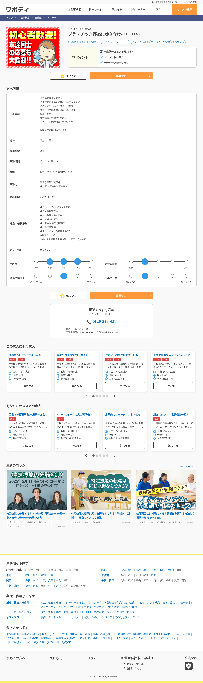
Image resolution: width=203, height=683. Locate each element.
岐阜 (27, 575)
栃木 (130, 569)
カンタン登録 (184, 9)
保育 (81, 612)
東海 (8, 575)
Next (114, 396)
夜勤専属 (39, 642)
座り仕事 (85, 634)
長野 (153, 575)
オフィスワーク (15, 617)
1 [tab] (93, 396)
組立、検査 (47, 602)
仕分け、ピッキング (140, 602)
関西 (8, 580)
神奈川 (170, 569)
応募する (121, 76)
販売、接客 (47, 612)
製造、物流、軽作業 (17, 602)
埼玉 (145, 569)
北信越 (105, 575)
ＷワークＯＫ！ (139, 638)
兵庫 (50, 580)
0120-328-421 (104, 321)
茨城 (123, 569)
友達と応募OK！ (163, 634)
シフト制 (105, 638)
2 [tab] (96, 396)
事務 (43, 617)
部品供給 (122, 602)
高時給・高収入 (30, 634)
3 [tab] (100, 396)
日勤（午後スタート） (19, 642)
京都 (35, 580)
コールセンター (72, 617)
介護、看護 (62, 612)
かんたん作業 (139, 42)
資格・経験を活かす (104, 634)
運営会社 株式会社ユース (166, 2)
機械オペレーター (66, 602)
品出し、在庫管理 (180, 602)
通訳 (86, 617)
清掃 (73, 612)
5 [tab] (107, 396)
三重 (50, 575)
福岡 (27, 585)
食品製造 (109, 602)
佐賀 (35, 585)
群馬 (138, 569)
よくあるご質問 (190, 2)
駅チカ (10, 638)
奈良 (58, 580)
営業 (109, 612)
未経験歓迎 (75, 42)
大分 (58, 585)
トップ (9, 17)
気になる (117, 9)
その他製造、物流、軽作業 (122, 606)
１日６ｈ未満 (120, 638)
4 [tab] (103, 396)
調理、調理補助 (95, 612)
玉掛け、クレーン (94, 606)
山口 (153, 580)
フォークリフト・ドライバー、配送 (61, 606)
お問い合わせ (134, 668)
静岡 (35, 575)
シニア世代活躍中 (67, 634)
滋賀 (27, 580)
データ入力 (54, 617)
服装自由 (179, 42)
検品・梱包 (161, 602)
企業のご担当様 (135, 663)
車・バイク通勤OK (160, 42)
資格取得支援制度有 (129, 634)
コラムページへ (186, 466)
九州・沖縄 (12, 585)
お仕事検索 (74, 9)
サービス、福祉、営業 (19, 612)
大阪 (43, 580)
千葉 (153, 569)
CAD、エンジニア (101, 617)
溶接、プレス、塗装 (90, 602)
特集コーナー (137, 9)
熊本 (50, 585)
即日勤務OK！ (93, 42)
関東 (104, 569)
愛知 (43, 575)
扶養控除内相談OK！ (65, 638)
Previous (85, 396)
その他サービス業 (124, 612)
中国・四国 (108, 580)
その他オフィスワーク (127, 617)
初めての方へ (96, 9)
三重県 (38, 17)
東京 (161, 569)
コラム (157, 9)
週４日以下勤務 (89, 638)
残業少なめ (48, 634)
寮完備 (147, 634)
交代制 (51, 642)
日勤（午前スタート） (116, 42)
